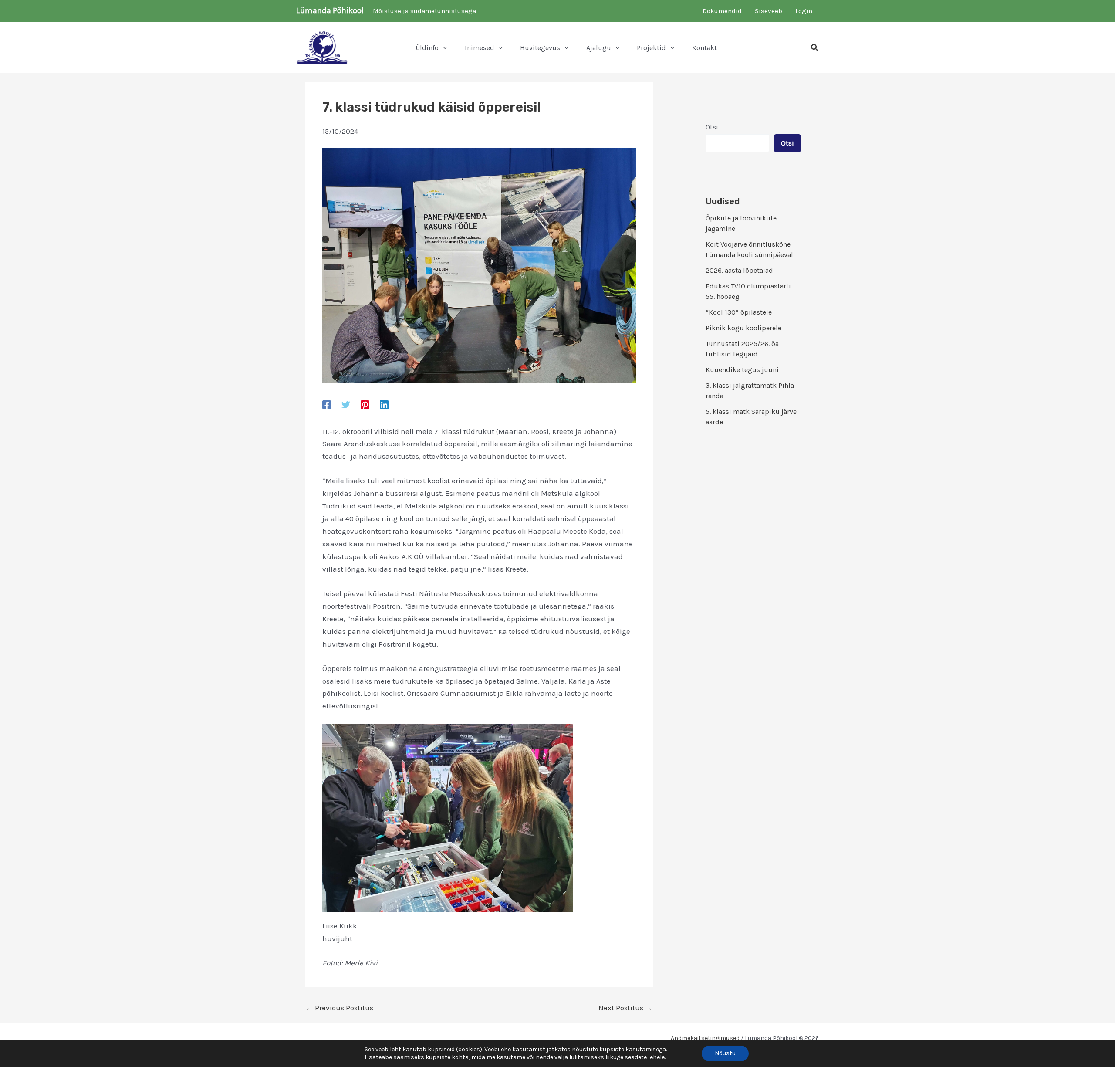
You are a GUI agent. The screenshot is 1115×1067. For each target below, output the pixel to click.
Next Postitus (625, 1008)
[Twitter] (345, 404)
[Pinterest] (365, 404)
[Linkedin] (384, 404)
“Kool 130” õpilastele (739, 312)
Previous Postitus (339, 1008)
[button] (443, 48)
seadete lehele (645, 1057)
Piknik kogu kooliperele (743, 328)
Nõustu (725, 1053)
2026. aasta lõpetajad (739, 270)
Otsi (712, 127)
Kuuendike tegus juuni (742, 370)
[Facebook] (326, 404)
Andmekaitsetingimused (705, 1038)
